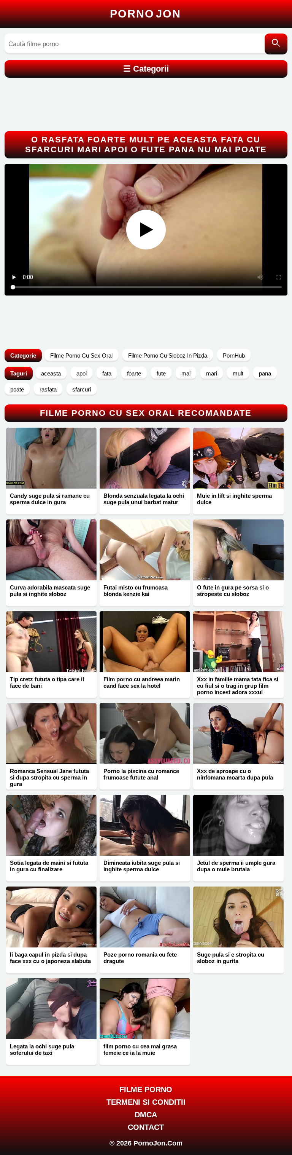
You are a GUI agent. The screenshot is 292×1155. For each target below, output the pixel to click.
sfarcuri (81, 389)
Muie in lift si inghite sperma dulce (234, 498)
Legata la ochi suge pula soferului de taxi (42, 1049)
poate (17, 389)
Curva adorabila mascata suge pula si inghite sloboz (50, 590)
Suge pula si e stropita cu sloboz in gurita (230, 957)
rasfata (48, 389)
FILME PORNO (145, 1089)
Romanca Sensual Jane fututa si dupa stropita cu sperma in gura (49, 777)
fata (106, 373)
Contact (146, 1127)
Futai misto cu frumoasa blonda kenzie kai (135, 590)
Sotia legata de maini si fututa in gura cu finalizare (49, 865)
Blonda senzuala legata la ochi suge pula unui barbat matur (143, 498)
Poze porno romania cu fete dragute (140, 957)
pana (265, 373)
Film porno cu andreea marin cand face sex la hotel (141, 682)
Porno (145, 14)
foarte (134, 373)
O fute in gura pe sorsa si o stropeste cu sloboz (233, 590)
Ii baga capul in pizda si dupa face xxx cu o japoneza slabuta (50, 957)
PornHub (234, 355)
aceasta (51, 373)
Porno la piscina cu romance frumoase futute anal (141, 774)
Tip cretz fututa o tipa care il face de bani (47, 682)
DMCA (146, 1114)
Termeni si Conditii (146, 1102)
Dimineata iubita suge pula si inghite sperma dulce (141, 865)
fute (161, 373)
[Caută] (276, 44)
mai (185, 373)
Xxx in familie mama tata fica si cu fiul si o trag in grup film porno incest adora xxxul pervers (237, 689)
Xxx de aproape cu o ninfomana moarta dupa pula (235, 774)
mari (211, 373)
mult (238, 373)
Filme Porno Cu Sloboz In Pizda (167, 355)
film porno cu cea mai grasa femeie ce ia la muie (140, 1049)
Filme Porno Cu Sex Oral (81, 355)
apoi (81, 373)
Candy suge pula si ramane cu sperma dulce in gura (50, 498)
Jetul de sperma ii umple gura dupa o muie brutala (236, 865)
